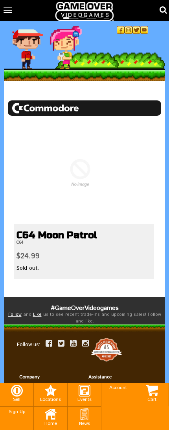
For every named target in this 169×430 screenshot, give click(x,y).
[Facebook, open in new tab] (121, 30)
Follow (15, 314)
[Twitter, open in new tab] (136, 30)
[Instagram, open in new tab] (128, 30)
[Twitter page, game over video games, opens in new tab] (61, 343)
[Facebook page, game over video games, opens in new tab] (49, 343)
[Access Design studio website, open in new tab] (106, 350)
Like (37, 314)
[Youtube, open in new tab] (144, 30)
